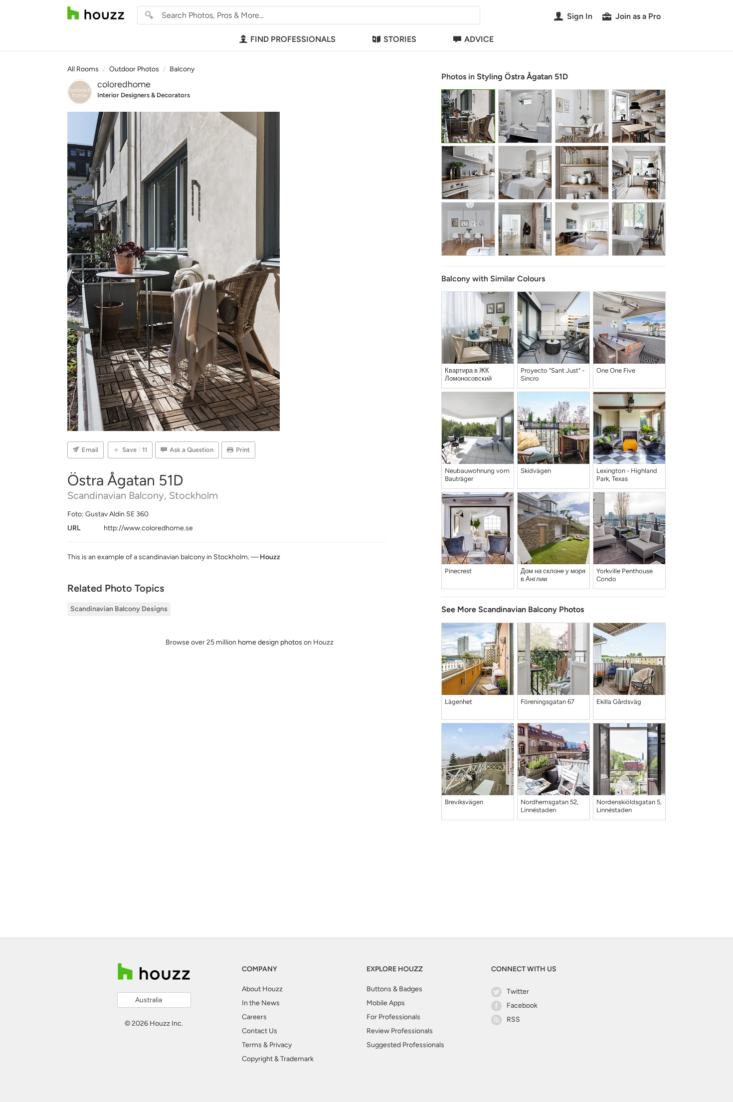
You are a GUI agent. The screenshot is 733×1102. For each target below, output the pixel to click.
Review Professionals (399, 1031)
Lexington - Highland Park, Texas (626, 474)
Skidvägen (536, 470)
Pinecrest (458, 571)
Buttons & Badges (394, 989)
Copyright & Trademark (278, 1059)
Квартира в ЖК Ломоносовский (468, 374)
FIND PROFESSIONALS (293, 39)
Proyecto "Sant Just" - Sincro (552, 374)
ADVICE (479, 39)
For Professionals (393, 1017)
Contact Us (259, 1031)
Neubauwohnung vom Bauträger (477, 474)
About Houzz (262, 989)
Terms (252, 1045)
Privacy (280, 1045)
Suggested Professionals (405, 1045)
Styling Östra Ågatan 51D (522, 76)
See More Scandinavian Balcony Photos (512, 609)
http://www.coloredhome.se (148, 528)
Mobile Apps (385, 1003)
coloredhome (124, 84)
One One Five (615, 370)
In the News (261, 1003)
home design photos (270, 642)
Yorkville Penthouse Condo (624, 575)
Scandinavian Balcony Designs (119, 609)
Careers (254, 1017)
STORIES (399, 39)
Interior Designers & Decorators (143, 95)
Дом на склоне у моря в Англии (553, 575)
